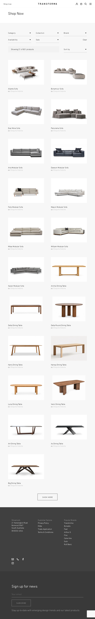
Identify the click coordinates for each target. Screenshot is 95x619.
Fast (66, 529)
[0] (81, 4)
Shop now (7, 4)
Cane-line (68, 538)
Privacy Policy (43, 523)
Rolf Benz (68, 544)
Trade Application (45, 529)
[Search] (85, 4)
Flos (65, 535)
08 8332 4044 (17, 531)
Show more (47, 497)
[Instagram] (13, 563)
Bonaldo (67, 526)
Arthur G (67, 532)
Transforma (68, 523)
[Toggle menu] (90, 4)
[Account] (77, 4)
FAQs (40, 526)
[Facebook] (23, 559)
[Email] (13, 559)
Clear (85, 40)
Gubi (66, 541)
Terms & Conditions (45, 532)
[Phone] (18, 559)
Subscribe (21, 603)
